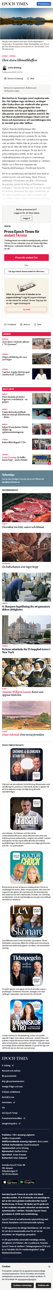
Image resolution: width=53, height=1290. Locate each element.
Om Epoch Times (10, 1113)
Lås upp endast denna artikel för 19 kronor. (27, 271)
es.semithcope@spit (11, 482)
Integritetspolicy (9, 1123)
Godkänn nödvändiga (22, 1285)
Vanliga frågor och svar (12, 1086)
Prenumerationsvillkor (12, 1118)
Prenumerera (44, 4)
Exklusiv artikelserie (11, 1092)
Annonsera (7, 1102)
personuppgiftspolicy (27, 1279)
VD (3, 1107)
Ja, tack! (26, 309)
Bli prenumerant (9, 1076)
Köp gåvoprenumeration (13, 1081)
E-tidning (6, 1065)
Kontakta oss (8, 1097)
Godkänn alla (43, 1285)
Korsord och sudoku (11, 1070)
